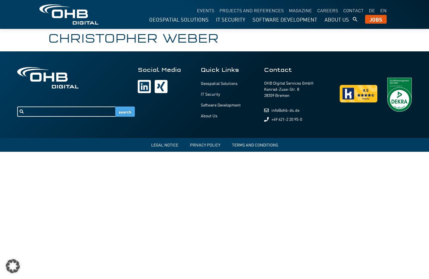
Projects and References (251, 10)
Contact (353, 10)
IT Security (230, 19)
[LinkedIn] (144, 86)
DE (372, 10)
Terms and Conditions (255, 145)
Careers (327, 10)
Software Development (284, 19)
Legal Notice (164, 145)
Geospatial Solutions (179, 19)
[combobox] (66, 112)
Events (205, 10)
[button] (355, 19)
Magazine (300, 10)
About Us (337, 19)
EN (383, 10)
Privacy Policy (205, 145)
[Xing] (161, 86)
